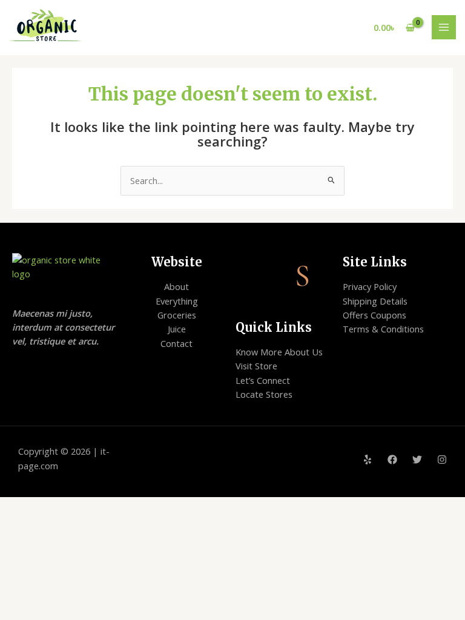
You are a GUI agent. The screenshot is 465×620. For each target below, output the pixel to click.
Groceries (176, 315)
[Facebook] (392, 459)
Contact (176, 343)
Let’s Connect (263, 380)
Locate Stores (264, 394)
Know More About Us (279, 352)
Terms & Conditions (383, 329)
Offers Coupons (374, 315)
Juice (177, 329)
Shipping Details (375, 301)
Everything (177, 301)
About (176, 286)
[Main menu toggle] (444, 27)
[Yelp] (367, 459)
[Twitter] (417, 459)
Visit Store (256, 366)
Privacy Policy (370, 286)
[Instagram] (442, 459)
